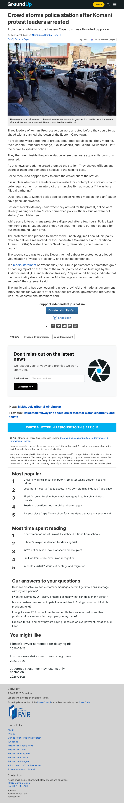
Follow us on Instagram (19, 761)
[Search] (108, 4)
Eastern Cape (22, 39)
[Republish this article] (75, 327)
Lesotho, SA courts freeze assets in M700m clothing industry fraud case (68, 488)
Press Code (84, 702)
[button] (114, 4)
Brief (10, 39)
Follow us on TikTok (17, 749)
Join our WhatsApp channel (21, 769)
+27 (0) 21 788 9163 (18, 786)
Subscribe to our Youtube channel (24, 765)
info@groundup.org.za (19, 783)
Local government (63, 337)
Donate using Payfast (62, 310)
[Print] (70, 327)
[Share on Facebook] (53, 327)
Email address (21, 378)
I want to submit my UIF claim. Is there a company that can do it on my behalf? (60, 596)
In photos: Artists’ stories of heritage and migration (54, 566)
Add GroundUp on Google (104, 40)
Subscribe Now (25, 386)
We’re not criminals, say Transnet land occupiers (53, 550)
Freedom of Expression (36, 337)
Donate (98, 4)
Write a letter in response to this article (62, 427)
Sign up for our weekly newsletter (24, 737)
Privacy (11, 733)
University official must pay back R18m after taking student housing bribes (65, 481)
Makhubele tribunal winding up (39, 406)
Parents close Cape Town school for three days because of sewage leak (67, 513)
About (10, 730)
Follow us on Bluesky (18, 757)
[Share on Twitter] (59, 327)
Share (85, 40)
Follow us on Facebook (19, 753)
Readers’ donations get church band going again (53, 505)
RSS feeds (13, 741)
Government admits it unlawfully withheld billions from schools (62, 534)
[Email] (64, 327)
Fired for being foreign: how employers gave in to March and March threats (64, 498)
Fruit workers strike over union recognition (49, 558)
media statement (24, 265)
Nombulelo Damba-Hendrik (46, 35)
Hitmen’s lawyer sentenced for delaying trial (50, 542)
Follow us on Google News (20, 745)
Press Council (44, 702)
